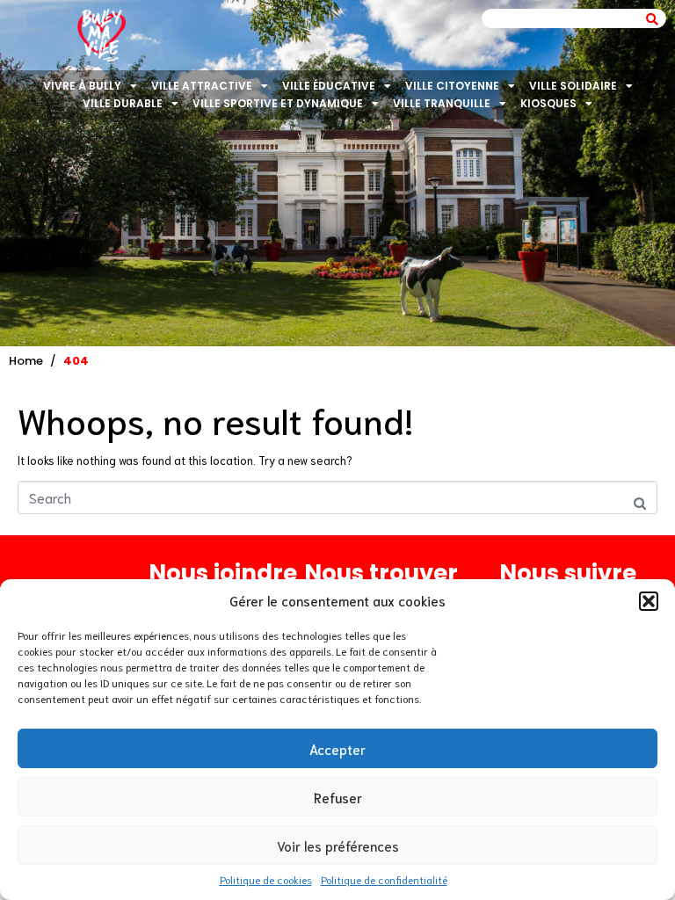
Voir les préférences (338, 845)
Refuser (338, 797)
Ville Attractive (201, 85)
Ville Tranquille (441, 103)
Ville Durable (123, 103)
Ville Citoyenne (452, 85)
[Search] (652, 18)
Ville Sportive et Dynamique (277, 103)
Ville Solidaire (573, 85)
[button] (648, 601)
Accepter (337, 749)
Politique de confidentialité (384, 879)
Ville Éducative (328, 85)
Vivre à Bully (82, 85)
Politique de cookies (266, 879)
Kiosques (548, 103)
